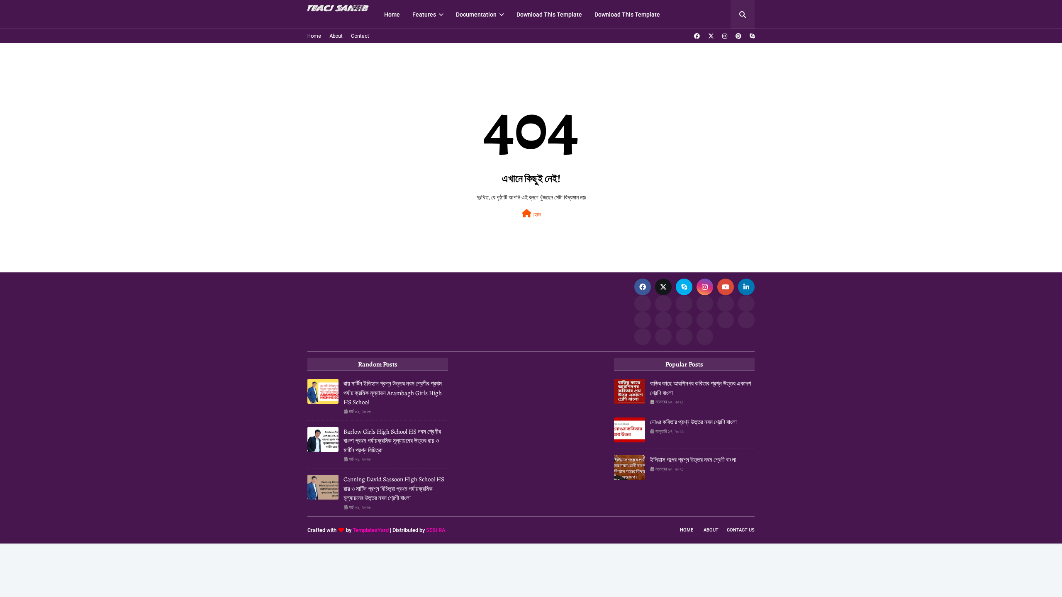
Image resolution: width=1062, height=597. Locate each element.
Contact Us (741, 530)
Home (314, 36)
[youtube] (725, 287)
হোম (536, 214)
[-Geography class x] (705, 320)
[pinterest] (738, 36)
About (336, 36)
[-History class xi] (746, 303)
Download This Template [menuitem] (549, 14)
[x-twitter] (711, 36)
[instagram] (724, 36)
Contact (360, 36)
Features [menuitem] (424, 14)
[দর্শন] (746, 320)
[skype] (751, 36)
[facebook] (697, 36)
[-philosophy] (642, 336)
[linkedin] (746, 287)
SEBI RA (436, 530)
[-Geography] (684, 320)
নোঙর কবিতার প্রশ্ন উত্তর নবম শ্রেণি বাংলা (693, 422)
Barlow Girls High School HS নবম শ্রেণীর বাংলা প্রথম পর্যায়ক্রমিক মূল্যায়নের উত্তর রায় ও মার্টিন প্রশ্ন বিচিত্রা (392, 440)
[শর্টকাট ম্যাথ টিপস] (705, 336)
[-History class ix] (725, 303)
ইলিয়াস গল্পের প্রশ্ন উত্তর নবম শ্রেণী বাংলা (693, 460)
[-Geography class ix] (725, 320)
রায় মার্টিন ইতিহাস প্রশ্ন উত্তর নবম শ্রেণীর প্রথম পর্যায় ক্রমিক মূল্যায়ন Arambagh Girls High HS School (392, 392)
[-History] (705, 303)
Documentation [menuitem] (476, 14)
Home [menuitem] (392, 14)
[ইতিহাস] (663, 303)
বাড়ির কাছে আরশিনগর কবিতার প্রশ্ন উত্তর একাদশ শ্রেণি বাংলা (700, 388)
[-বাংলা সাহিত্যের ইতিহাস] (684, 303)
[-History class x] (642, 320)
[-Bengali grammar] (642, 303)
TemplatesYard (371, 530)
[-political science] (684, 336)
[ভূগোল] (663, 320)
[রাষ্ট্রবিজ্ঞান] (663, 336)
